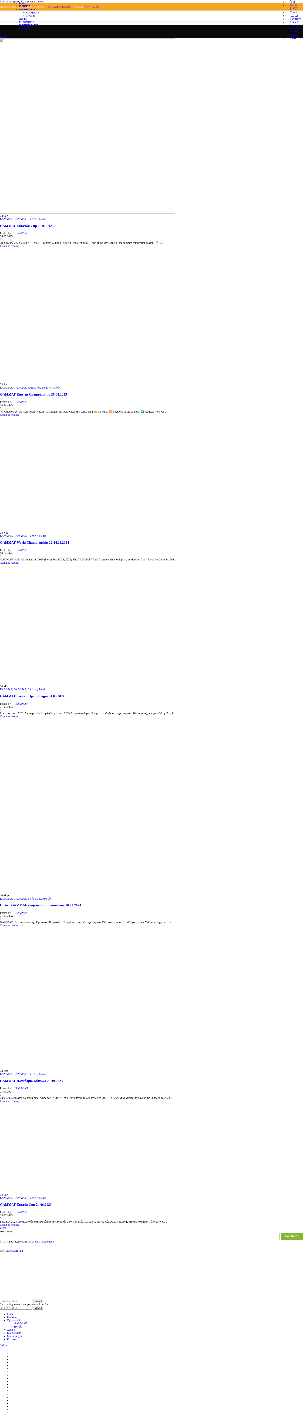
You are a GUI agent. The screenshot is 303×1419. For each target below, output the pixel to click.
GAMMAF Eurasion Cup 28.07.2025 (27, 226)
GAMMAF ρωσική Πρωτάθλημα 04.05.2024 (32, 696)
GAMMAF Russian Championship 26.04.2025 (33, 394)
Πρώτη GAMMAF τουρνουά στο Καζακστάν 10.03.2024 (40, 905)
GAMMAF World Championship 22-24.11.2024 (34, 542)
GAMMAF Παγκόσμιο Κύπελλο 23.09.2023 (31, 1081)
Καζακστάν (34, 387)
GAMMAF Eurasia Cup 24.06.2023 (26, 1204)
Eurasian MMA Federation (39, 1241)
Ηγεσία (30, 15)
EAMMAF (6, 218)
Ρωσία (42, 218)
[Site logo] (4, 21)
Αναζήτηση (6, 1231)
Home (3, 36)
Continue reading (9, 245)
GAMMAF (32, 12)
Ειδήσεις (33, 218)
